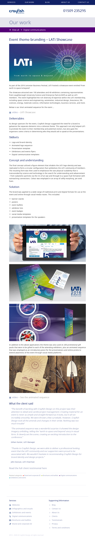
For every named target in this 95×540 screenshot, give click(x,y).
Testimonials (57, 520)
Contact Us (83, 2)
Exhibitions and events (17, 478)
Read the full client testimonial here (28, 468)
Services (11, 2)
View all (15, 29)
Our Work (29, 2)
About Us (65, 2)
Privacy (55, 524)
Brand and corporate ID (32, 475)
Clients (55, 516)
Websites (16, 505)
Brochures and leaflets (49, 475)
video (24, 112)
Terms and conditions (61, 528)
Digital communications (34, 29)
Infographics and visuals (22, 509)
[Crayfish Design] (16, 9)
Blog (47, 2)
